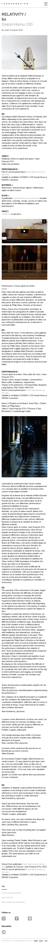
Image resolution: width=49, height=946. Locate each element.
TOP (46, 941)
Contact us (6, 214)
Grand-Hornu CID (17, 24)
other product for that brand (13, 902)
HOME (36, 941)
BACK (41, 941)
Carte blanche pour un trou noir (26, 198)
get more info (7, 897)
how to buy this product (11, 893)
